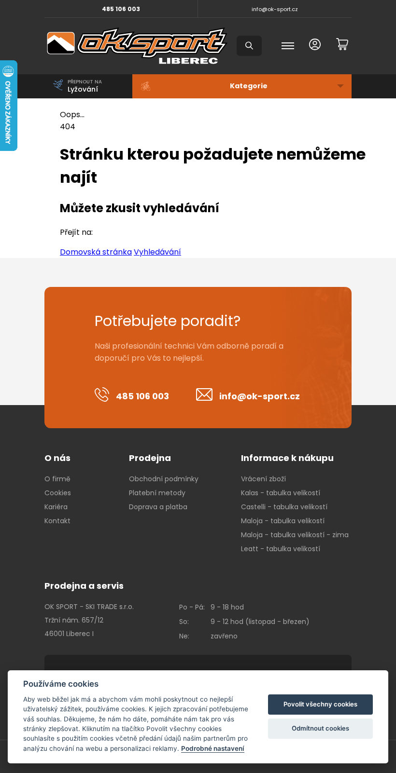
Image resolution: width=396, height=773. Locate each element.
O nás (57, 458)
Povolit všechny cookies (320, 704)
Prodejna (150, 458)
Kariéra (56, 507)
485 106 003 (121, 9)
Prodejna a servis (84, 586)
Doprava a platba (158, 507)
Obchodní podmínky (163, 479)
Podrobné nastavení (212, 748)
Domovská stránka (96, 252)
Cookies (57, 493)
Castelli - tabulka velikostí (284, 507)
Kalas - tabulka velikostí (280, 493)
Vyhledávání (157, 252)
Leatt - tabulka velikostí (280, 549)
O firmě (57, 479)
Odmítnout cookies (320, 728)
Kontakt (57, 521)
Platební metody (157, 493)
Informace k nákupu (287, 458)
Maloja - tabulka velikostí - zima (295, 535)
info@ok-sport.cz (275, 9)
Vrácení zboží (263, 479)
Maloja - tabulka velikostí (283, 521)
